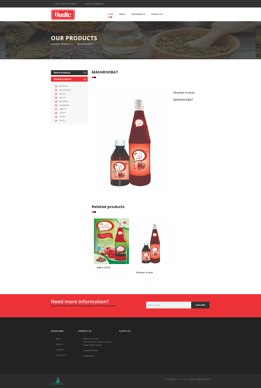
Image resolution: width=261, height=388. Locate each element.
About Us (59, 344)
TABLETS (62, 109)
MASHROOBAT (85, 44)
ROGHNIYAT (64, 101)
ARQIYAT (62, 94)
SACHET (62, 113)
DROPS (62, 120)
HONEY (62, 116)
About (122, 14)
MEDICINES (63, 86)
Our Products (138, 14)
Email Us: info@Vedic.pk (94, 4)
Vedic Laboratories (182, 379)
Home (110, 14)
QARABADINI (64, 105)
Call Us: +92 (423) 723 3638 (65, 4)
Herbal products (62, 44)
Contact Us (157, 14)
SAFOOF (62, 97)
